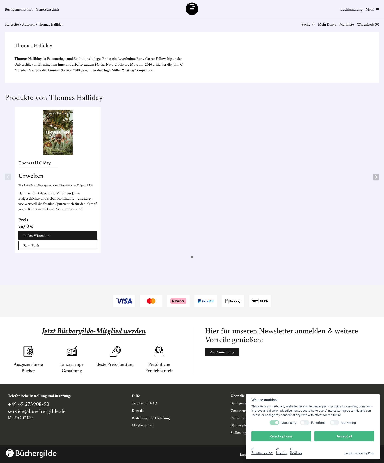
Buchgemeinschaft (19, 9)
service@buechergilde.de (37, 411)
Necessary (289, 422)
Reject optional (281, 436)
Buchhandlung (351, 9)
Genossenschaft (47, 9)
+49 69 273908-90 (28, 404)
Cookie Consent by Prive (359, 452)
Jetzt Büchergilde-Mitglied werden (94, 331)
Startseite (12, 24)
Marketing (348, 422)
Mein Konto (327, 24)
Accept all (344, 436)
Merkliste (346, 24)
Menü (370, 9)
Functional (318, 422)
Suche (305, 24)
